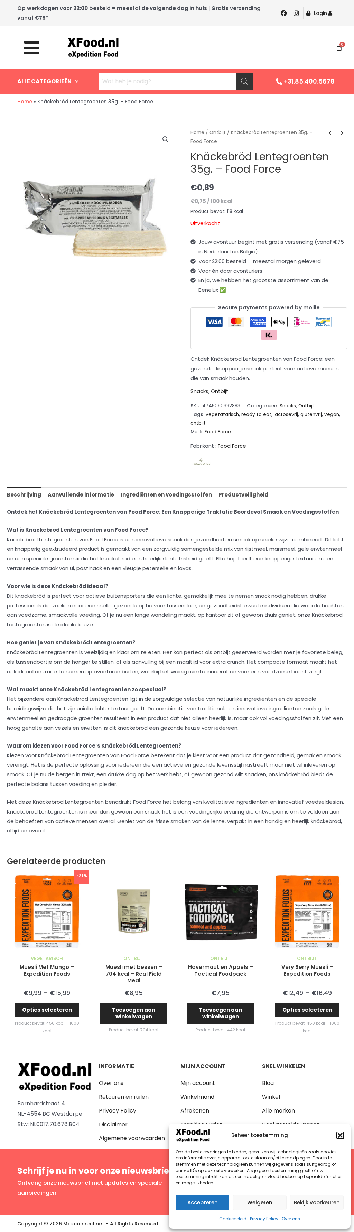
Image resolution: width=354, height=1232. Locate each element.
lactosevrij (286, 414)
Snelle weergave (47, 946)
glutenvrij (311, 414)
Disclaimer (113, 1124)
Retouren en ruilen (124, 1097)
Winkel (271, 1097)
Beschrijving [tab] (24, 494)
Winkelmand (197, 1097)
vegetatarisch (222, 414)
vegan (331, 414)
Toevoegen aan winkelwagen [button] (133, 1013)
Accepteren (202, 1202)
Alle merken (278, 1111)
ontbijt (198, 423)
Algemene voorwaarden (132, 1138)
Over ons (291, 1219)
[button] (340, 1135)
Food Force (218, 432)
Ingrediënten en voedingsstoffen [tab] (166, 494)
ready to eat (256, 414)
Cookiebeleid (232, 1219)
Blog (268, 1083)
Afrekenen (194, 1111)
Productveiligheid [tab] (243, 494)
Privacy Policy (264, 1219)
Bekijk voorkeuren (317, 1202)
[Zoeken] (244, 81)
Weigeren (259, 1202)
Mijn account (197, 1083)
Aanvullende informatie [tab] (81, 494)
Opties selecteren (47, 1009)
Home (24, 101)
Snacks (199, 391)
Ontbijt (217, 132)
